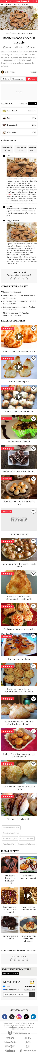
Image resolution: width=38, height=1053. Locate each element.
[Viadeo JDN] (28, 1046)
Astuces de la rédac (12, 990)
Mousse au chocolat (11, 295)
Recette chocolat (26, 838)
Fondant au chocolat (11, 301)
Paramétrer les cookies (26, 1025)
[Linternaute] (10, 1042)
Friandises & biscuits (20, 5)
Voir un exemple (29, 986)
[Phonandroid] (28, 1050)
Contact (18, 1023)
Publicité (23, 1023)
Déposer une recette (10, 973)
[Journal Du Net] (28, 1038)
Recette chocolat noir (11, 833)
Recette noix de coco (11, 827)
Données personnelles (11, 1025)
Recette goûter (9, 844)
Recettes (8, 5)
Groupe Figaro (28, 1027)
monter (9, 194)
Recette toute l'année (26, 844)
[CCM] (10, 1038)
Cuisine (7, 986)
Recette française (10, 838)
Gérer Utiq (8, 1027)
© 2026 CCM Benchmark (19, 1029)
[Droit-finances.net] (28, 1042)
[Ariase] (10, 1050)
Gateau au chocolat (11, 307)
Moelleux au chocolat (11, 313)
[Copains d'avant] (10, 1046)
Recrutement (31, 1023)
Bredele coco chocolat (12, 292)
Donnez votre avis (25, 33)
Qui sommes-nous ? (8, 1023)
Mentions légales (18, 1027)
